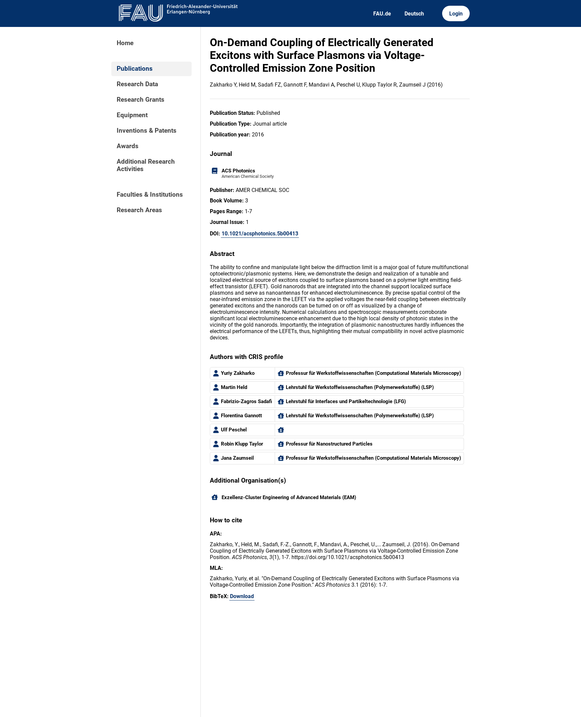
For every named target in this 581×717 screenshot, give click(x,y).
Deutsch (414, 13)
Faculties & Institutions (150, 194)
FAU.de (382, 13)
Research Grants (140, 99)
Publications (135, 68)
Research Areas (139, 210)
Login (456, 13)
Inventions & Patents (147, 130)
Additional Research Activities (146, 165)
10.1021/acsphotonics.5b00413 (260, 233)
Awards (128, 146)
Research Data (137, 84)
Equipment (132, 115)
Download (242, 596)
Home (125, 43)
